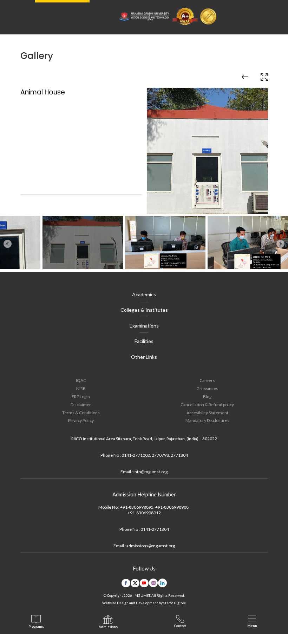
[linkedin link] (162, 583)
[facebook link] (126, 583)
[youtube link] (144, 583)
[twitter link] (135, 583)
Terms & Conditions (81, 412)
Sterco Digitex (174, 603)
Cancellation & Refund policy (207, 404)
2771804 (179, 455)
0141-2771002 (136, 455)
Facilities (144, 341)
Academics (144, 294)
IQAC (81, 380)
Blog (207, 396)
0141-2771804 (154, 529)
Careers (207, 380)
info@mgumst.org (150, 471)
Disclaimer (81, 404)
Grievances (207, 388)
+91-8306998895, (137, 507)
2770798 (160, 455)
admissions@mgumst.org (150, 545)
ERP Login (81, 396)
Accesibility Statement (207, 412)
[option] (144, 143)
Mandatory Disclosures (207, 420)
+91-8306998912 (144, 512)
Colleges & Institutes (144, 310)
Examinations (144, 326)
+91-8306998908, (172, 507)
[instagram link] (153, 583)
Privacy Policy (81, 420)
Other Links (144, 357)
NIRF (80, 388)
